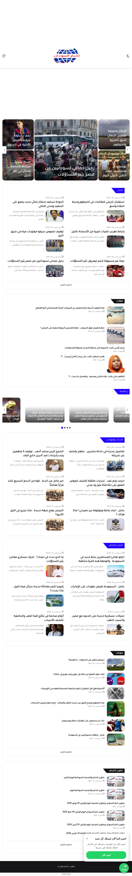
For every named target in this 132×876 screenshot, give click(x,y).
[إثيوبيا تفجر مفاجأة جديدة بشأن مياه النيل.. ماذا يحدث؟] (55, 601)
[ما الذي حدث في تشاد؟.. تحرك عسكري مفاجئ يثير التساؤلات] (55, 571)
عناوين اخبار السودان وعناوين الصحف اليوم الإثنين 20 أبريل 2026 (96, 825)
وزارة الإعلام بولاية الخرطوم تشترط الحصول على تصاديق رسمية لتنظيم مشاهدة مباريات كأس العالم (90, 416)
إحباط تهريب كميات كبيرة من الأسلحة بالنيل (97, 231)
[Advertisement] (66, 22)
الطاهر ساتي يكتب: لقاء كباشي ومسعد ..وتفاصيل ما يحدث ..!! (97, 377)
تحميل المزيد (66, 285)
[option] (66, 149)
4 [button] (62, 428)
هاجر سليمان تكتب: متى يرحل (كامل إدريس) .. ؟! (82, 357)
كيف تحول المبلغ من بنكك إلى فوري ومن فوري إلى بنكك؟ (78, 674)
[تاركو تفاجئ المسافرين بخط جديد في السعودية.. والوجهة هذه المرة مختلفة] (115, 571)
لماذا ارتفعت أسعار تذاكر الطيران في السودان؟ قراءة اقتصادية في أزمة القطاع (70, 308)
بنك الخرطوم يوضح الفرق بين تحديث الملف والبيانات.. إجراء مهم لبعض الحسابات (67, 703)
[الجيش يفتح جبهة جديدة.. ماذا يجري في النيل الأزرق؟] (55, 524)
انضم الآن (106, 855)
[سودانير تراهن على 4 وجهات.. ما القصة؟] (116, 665)
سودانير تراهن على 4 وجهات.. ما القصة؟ (86, 660)
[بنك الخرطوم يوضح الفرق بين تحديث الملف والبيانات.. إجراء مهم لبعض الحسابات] (116, 709)
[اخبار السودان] (66, 56)
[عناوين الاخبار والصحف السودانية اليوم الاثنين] (116, 781)
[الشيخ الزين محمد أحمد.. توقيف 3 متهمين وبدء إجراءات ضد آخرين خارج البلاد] (55, 465)
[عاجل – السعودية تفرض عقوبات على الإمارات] (115, 596)
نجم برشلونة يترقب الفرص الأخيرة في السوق (19, 140)
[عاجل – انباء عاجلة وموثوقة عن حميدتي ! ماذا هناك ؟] (115, 524)
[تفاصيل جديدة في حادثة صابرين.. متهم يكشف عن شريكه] (115, 465)
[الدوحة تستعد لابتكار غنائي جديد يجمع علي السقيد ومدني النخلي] (55, 216)
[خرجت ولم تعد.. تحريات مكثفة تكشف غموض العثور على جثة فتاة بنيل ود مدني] (115, 494)
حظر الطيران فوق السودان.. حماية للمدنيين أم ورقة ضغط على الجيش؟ (72, 328)
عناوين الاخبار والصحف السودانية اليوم (87, 790)
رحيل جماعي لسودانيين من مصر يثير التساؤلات (36, 261)
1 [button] (70, 427)
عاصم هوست (63, 867)
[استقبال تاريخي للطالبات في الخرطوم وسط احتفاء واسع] (115, 216)
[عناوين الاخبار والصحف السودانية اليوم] (116, 794)
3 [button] (64, 427)
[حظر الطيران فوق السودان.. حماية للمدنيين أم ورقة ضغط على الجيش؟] (116, 335)
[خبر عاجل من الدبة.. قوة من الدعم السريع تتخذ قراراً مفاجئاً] (55, 495)
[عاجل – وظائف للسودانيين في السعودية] (116, 740)
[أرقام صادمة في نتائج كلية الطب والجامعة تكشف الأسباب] (55, 630)
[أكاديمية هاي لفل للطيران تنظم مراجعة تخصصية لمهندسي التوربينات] (116, 693)
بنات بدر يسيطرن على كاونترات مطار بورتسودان (82, 721)
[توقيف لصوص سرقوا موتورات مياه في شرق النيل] (55, 246)
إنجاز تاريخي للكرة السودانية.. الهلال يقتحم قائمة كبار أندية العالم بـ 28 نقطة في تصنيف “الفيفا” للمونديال (45, 416)
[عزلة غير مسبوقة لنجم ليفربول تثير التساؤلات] (115, 271)
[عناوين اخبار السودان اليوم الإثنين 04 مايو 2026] (116, 816)
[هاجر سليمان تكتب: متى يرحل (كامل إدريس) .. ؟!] (116, 364)
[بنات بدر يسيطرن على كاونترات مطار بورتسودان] (116, 725)
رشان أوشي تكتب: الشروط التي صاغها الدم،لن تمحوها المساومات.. (94, 348)
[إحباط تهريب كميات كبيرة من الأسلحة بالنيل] (115, 241)
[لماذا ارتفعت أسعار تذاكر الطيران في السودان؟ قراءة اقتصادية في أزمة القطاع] (116, 315)
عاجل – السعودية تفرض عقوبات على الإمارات (97, 586)
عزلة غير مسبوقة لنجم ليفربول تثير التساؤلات (97, 261)
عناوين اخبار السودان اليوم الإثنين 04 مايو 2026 (83, 812)
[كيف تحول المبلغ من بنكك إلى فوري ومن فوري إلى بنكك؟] (116, 679)
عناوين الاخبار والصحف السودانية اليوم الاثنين (84, 778)
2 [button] (67, 427)
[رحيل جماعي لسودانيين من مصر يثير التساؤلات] (66, 149)
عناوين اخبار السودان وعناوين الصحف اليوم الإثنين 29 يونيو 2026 (96, 803)
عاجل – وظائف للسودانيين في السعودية (86, 735)
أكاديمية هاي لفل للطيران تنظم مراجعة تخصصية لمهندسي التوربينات (72, 689)
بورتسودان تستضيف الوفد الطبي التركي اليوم (114, 171)
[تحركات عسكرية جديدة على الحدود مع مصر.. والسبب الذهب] (115, 629)
